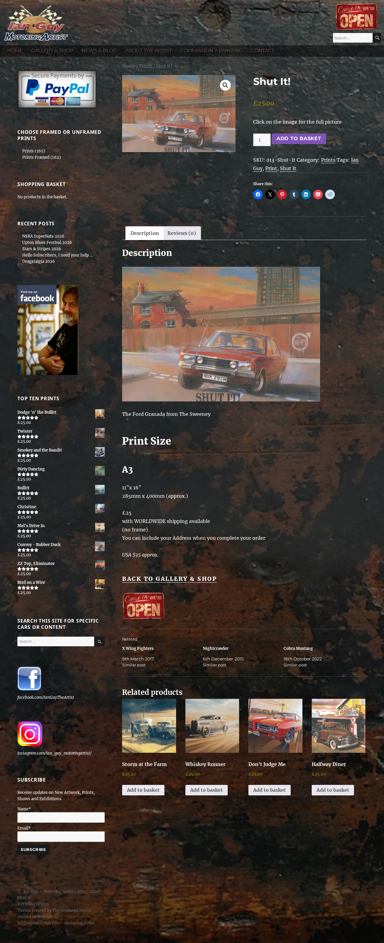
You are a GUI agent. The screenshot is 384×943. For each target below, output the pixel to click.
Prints (145, 66)
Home (15, 50)
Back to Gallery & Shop (169, 578)
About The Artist (148, 50)
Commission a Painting (211, 50)
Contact (262, 50)
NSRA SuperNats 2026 (43, 236)
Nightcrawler (215, 648)
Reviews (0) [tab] (181, 233)
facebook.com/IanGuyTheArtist (45, 697)
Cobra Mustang (298, 648)
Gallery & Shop (52, 50)
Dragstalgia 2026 (38, 261)
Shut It (288, 168)
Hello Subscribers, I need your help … (57, 255)
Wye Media (48, 916)
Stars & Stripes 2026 (41, 248)
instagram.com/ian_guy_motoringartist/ (54, 753)
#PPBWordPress (33, 904)
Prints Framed (36, 157)
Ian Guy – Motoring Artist (48, 891)
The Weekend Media (71, 910)
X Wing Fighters (138, 648)
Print (271, 168)
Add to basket (299, 138)
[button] (225, 85)
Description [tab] (144, 233)
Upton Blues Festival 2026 (47, 242)
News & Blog (99, 50)
